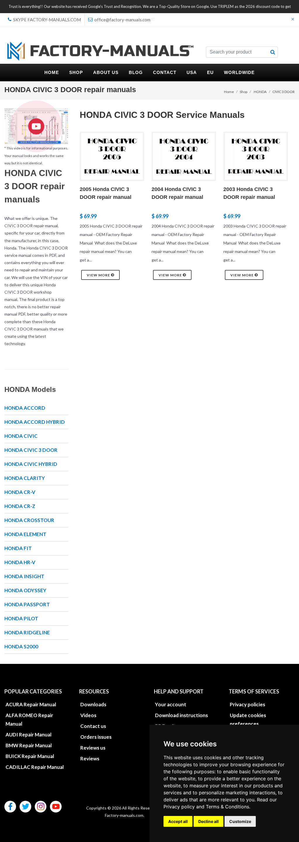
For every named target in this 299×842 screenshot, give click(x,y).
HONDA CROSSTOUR (29, 520)
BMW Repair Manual (29, 745)
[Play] (36, 126)
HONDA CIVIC (21, 436)
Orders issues (96, 737)
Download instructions (181, 715)
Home (229, 91)
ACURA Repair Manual (31, 704)
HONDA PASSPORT (27, 604)
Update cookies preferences (248, 719)
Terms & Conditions (227, 807)
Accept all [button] (178, 821)
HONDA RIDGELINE (27, 632)
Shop (243, 91)
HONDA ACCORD (24, 408)
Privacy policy (179, 807)
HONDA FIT (18, 548)
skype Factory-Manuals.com (46, 19)
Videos (88, 715)
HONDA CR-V (19, 492)
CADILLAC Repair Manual (35, 767)
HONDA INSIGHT (24, 576)
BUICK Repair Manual (30, 756)
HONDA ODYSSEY (25, 590)
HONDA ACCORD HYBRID (34, 422)
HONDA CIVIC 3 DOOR (31, 450)
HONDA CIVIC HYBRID (30, 464)
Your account (170, 704)
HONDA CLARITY (24, 478)
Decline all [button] (208, 821)
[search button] (272, 52)
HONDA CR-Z (19, 506)
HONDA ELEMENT (25, 534)
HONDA (260, 91)
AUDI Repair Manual (28, 734)
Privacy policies (247, 704)
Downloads (93, 704)
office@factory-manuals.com (121, 19)
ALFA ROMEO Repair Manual (29, 719)
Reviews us (92, 748)
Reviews (89, 758)
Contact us (93, 726)
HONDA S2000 (21, 646)
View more (99, 275)
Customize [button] (240, 821)
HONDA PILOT (21, 618)
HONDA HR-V (19, 562)
